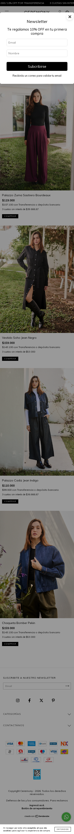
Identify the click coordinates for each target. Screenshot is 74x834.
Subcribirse (37, 66)
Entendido (63, 829)
